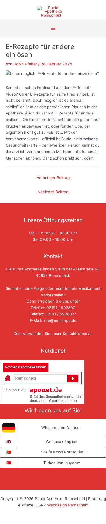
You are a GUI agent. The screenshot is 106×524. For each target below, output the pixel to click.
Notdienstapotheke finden (25, 367)
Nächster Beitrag (53, 192)
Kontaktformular (77, 333)
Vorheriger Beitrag (53, 177)
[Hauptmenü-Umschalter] (53, 28)
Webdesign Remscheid (67, 505)
